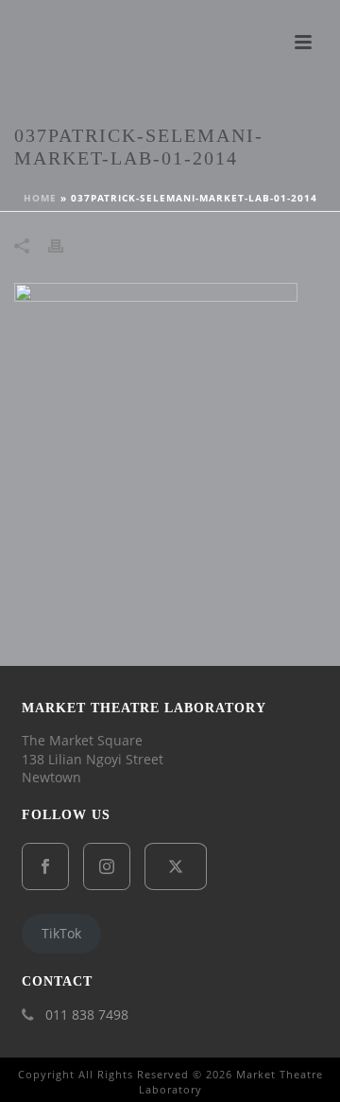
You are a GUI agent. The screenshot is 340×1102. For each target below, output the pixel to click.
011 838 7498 (86, 1014)
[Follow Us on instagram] (106, 866)
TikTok (61, 933)
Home (40, 197)
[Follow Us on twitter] (175, 866)
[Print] (65, 245)
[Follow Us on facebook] (45, 866)
